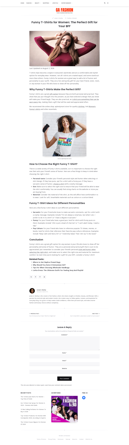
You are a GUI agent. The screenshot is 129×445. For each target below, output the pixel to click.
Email (64, 360)
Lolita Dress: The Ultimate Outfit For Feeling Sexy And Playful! (58, 270)
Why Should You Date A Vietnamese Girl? (49, 265)
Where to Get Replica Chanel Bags (46, 262)
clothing (81, 106)
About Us (74, 439)
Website (64, 368)
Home (22, 3)
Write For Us (89, 439)
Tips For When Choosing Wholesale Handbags (51, 267)
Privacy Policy (52, 439)
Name (64, 353)
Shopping (46, 3)
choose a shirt (58, 184)
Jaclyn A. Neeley (41, 290)
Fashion (29, 3)
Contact (81, 439)
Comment (64, 335)
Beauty (37, 3)
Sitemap (68, 439)
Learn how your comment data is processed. (58, 385)
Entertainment (66, 3)
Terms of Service (41, 439)
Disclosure (61, 439)
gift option (54, 94)
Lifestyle (55, 3)
